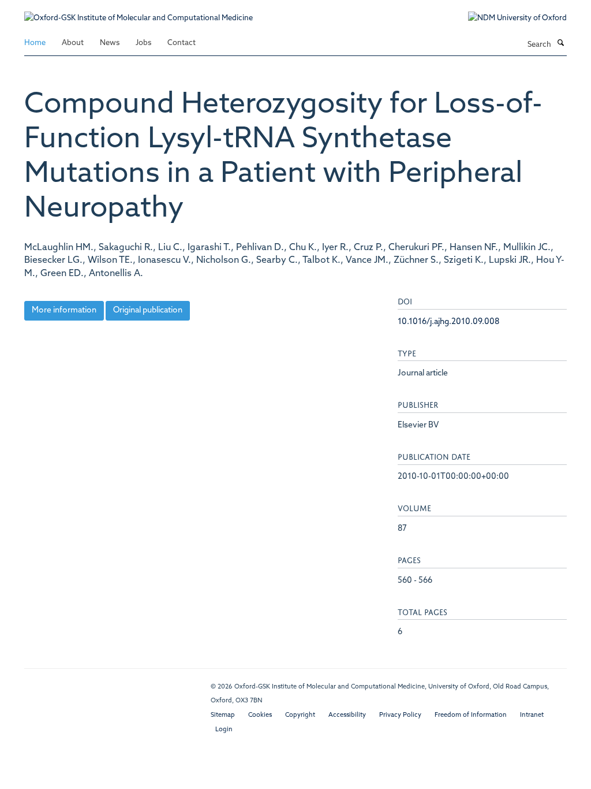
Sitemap (223, 715)
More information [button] (64, 310)
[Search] (560, 44)
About (73, 43)
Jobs (143, 43)
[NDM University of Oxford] (509, 18)
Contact (181, 43)
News (109, 43)
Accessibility (347, 715)
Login (224, 730)
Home (35, 43)
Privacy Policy (400, 715)
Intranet (532, 715)
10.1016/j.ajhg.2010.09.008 (448, 322)
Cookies (260, 715)
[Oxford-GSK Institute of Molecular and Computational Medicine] (138, 12)
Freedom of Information (471, 715)
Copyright (300, 715)
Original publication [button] (147, 310)
